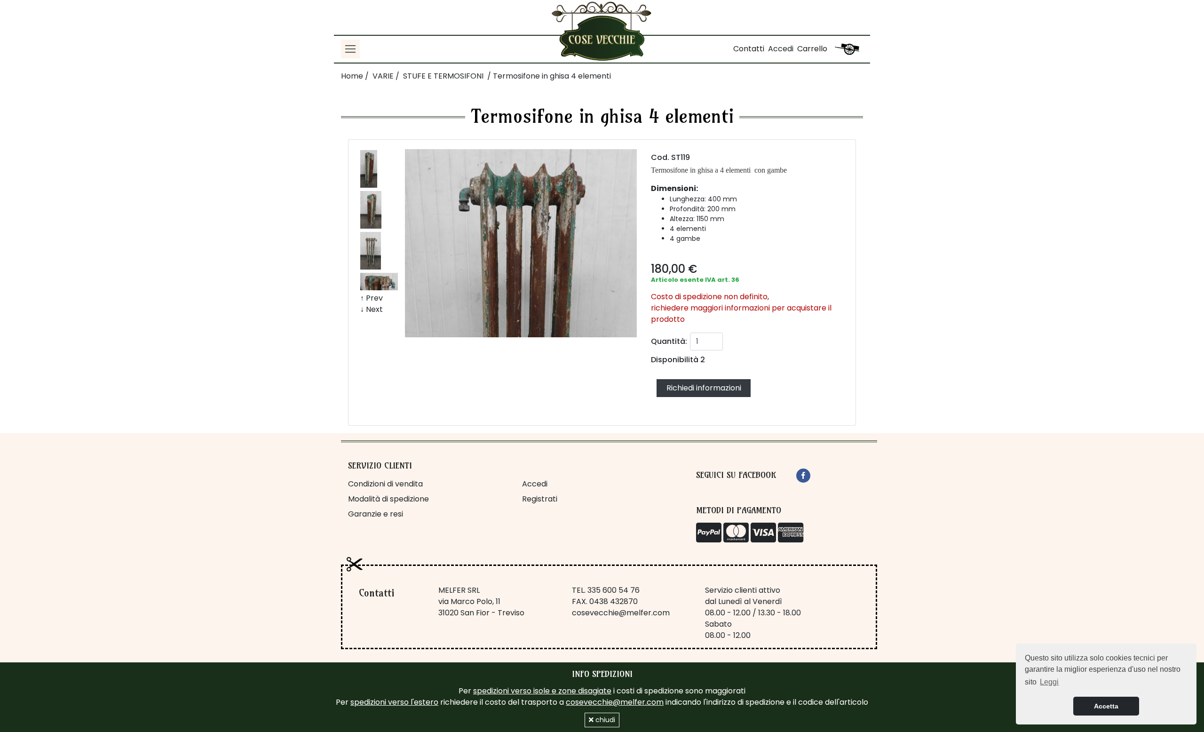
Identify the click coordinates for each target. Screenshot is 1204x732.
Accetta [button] (1106, 706)
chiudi (604, 719)
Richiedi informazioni (703, 387)
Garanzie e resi (375, 514)
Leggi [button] (1049, 682)
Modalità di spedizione (388, 498)
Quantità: (669, 341)
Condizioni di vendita (385, 483)
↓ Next (371, 309)
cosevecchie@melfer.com (621, 612)
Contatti (748, 48)
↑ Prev (371, 298)
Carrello (812, 48)
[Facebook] (803, 476)
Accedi (780, 48)
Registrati (539, 498)
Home (352, 76)
